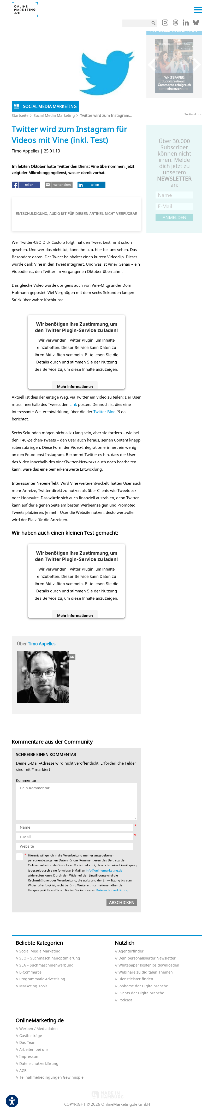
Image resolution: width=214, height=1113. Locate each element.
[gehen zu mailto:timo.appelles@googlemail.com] (72, 657)
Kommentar (26, 780)
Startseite (20, 115)
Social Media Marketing (54, 115)
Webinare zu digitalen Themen (145, 972)
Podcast (125, 1000)
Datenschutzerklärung (112, 890)
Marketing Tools (33, 986)
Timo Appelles (42, 644)
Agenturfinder (131, 951)
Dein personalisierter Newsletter (147, 958)
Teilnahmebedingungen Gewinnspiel (52, 1077)
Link (73, 404)
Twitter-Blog (104, 411)
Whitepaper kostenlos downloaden (148, 965)
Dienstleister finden (135, 979)
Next (194, 64)
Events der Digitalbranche (141, 993)
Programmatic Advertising (42, 979)
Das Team (28, 1042)
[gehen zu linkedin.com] (186, 24)
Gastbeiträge (30, 1036)
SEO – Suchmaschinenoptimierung (49, 958)
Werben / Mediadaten (38, 1029)
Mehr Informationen (75, 386)
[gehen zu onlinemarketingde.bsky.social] (196, 24)
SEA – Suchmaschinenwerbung (46, 965)
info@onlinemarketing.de (104, 870)
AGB (23, 1071)
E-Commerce (30, 972)
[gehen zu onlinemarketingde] (165, 24)
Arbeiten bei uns (34, 1049)
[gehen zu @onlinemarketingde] (176, 24)
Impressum (29, 1056)
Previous (154, 64)
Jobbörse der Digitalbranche (143, 986)
